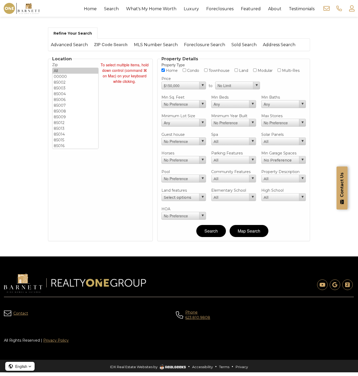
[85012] (75, 123)
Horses (167, 153)
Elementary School (228, 190)
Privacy (242, 367)
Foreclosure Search (204, 44)
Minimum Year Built (229, 116)
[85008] (75, 111)
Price (166, 78)
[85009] (75, 117)
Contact (20, 313)
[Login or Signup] (351, 8)
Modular (265, 70)
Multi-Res (290, 70)
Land (243, 70)
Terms (224, 367)
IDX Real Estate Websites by (134, 367)
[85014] (75, 134)
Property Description (280, 171)
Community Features (231, 171)
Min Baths (270, 97)
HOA (165, 209)
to (211, 85)
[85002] (75, 82)
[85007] (75, 105)
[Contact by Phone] (339, 8)
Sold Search (244, 44)
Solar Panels (272, 134)
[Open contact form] (326, 8)
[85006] (75, 100)
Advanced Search (69, 44)
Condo (192, 70)
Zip (55, 64)
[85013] (75, 128)
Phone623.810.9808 (197, 315)
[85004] (75, 94)
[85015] (75, 140)
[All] (75, 71)
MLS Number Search (156, 44)
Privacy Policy (56, 340)
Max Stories (272, 116)
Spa (214, 134)
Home (171, 70)
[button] (19, 366)
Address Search (279, 44)
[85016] (75, 146)
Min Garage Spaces (278, 153)
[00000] (75, 76)
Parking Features (227, 153)
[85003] (75, 88)
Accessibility (202, 367)
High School (272, 190)
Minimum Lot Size (178, 116)
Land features (174, 190)
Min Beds (220, 97)
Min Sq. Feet (173, 97)
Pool (165, 171)
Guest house (173, 134)
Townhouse (219, 70)
